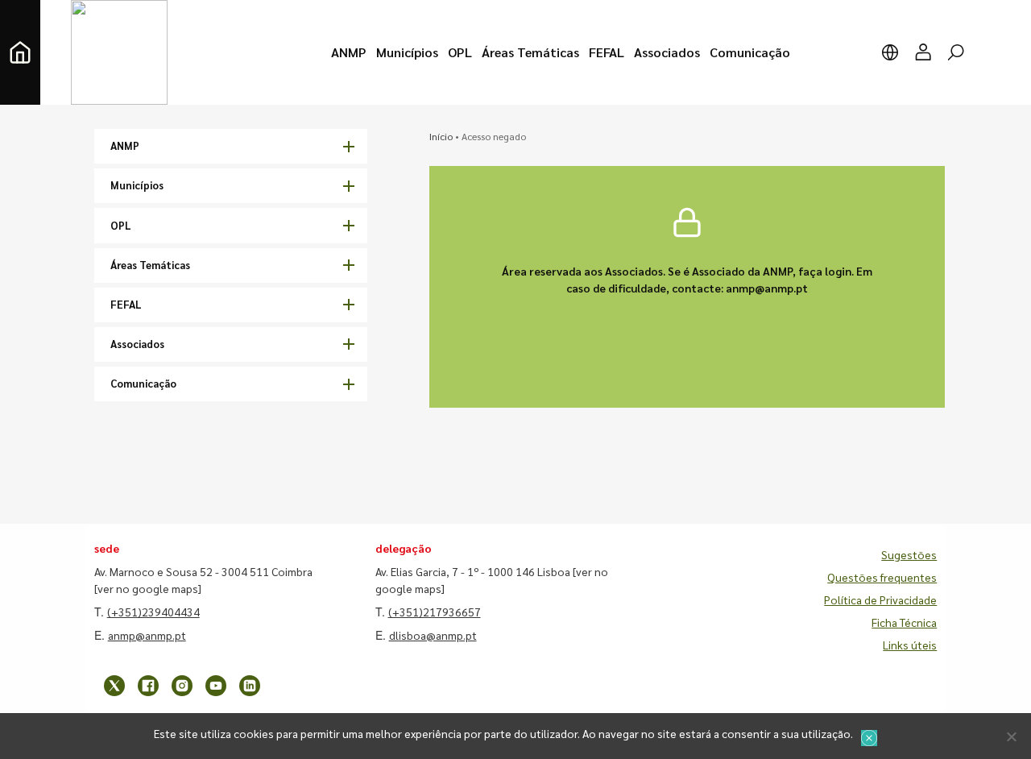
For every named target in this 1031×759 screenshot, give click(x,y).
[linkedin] (249, 685)
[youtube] (215, 685)
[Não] (1011, 736)
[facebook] (148, 685)
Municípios (137, 185)
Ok (869, 738)
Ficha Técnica (904, 622)
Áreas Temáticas (150, 265)
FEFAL (126, 304)
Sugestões (909, 554)
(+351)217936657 (434, 611)
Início (441, 136)
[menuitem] (348, 52)
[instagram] (182, 685)
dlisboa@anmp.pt (433, 635)
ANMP (124, 145)
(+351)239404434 (153, 611)
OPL (120, 225)
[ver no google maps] (147, 588)
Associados (137, 343)
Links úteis (910, 644)
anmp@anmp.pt (147, 635)
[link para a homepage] (20, 52)
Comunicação (143, 383)
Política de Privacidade (880, 599)
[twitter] (114, 685)
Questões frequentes (882, 577)
